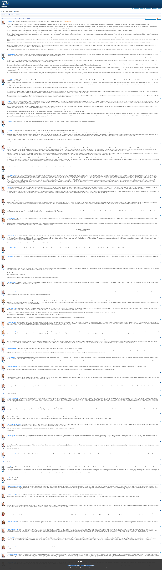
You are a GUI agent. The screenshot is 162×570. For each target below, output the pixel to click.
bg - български (132, 8)
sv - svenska (160, 8)
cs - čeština (135, 8)
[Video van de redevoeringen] (3, 25)
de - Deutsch (137, 8)
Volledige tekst (17, 11)
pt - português (154, 8)
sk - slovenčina (156, 8)
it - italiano (146, 8)
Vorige (7, 11)
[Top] (160, 52)
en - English (141, 8)
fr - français (142, 8)
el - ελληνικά (140, 8)
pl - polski (153, 8)
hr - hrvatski (144, 8)
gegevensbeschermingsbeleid (89, 567)
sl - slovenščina (158, 8)
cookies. (110, 567)
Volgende (10, 11)
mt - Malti (150, 8)
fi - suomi (159, 8)
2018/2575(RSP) (68, 21)
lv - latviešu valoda (147, 8)
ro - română (155, 8)
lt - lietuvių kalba (148, 8)
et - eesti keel (138, 8)
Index (3, 11)
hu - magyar (149, 8)
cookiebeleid (99, 567)
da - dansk (136, 8)
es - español (134, 8)
